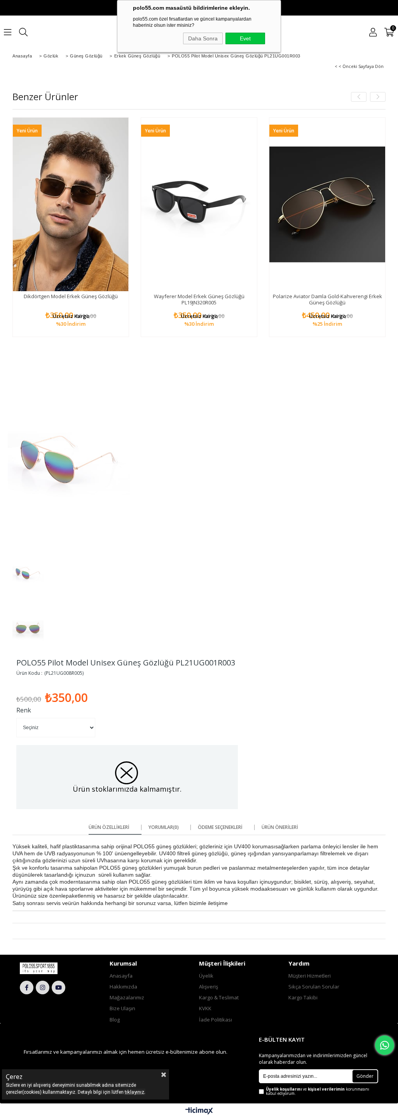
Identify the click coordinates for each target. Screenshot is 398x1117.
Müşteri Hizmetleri (309, 975)
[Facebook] (26, 987)
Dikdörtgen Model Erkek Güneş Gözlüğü (71, 296)
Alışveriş (208, 986)
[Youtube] (58, 987)
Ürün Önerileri (280, 827)
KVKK (205, 1008)
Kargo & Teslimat (219, 997)
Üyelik (206, 975)
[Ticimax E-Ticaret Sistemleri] (199, 1111)
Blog (115, 1019)
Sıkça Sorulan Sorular (313, 986)
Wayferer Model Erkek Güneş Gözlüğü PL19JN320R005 (199, 299)
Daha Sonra (203, 38)
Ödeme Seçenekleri (220, 827)
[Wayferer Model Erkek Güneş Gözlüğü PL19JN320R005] (199, 204)
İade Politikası (215, 1019)
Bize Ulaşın (122, 1008)
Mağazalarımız (127, 997)
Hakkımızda (123, 986)
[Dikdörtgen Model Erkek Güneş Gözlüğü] (71, 204)
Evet (245, 38)
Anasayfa (121, 975)
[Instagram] (42, 987)
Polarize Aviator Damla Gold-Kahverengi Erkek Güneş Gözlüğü (327, 299)
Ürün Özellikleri (109, 827)
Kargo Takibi (303, 997)
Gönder (365, 1076)
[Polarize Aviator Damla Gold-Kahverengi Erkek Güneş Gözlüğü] (327, 204)
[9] (49, 968)
